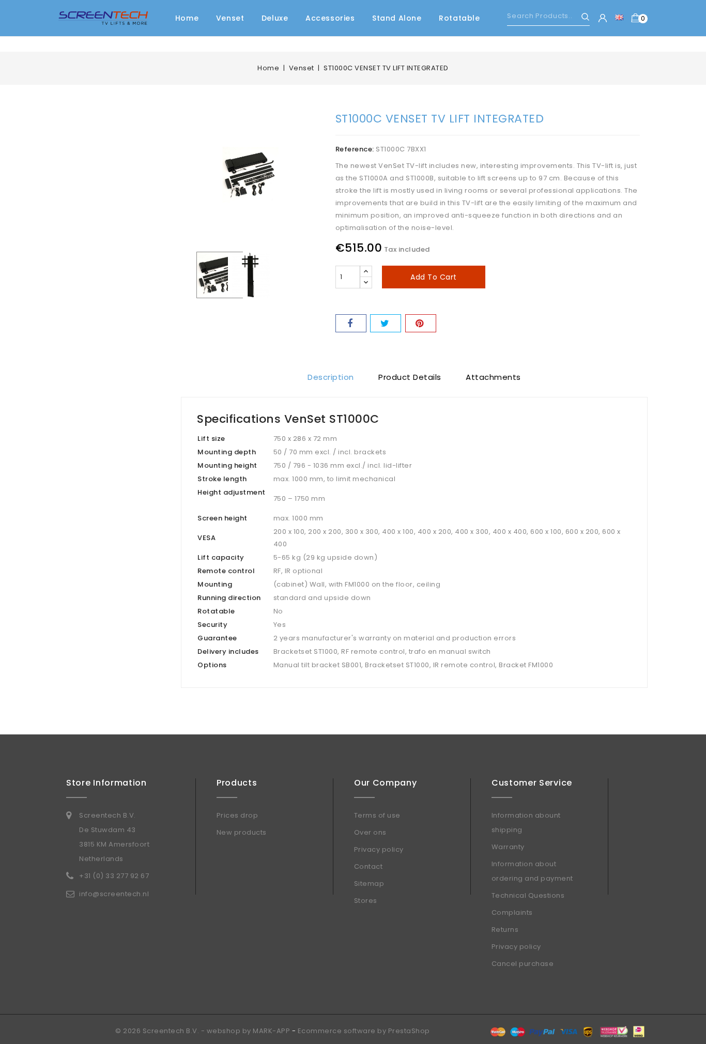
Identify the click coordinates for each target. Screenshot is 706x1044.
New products (242, 832)
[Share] (351, 323)
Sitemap (369, 883)
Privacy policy (379, 849)
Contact (368, 866)
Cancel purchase (523, 964)
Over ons (370, 832)
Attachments (493, 377)
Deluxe (275, 18)
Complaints (512, 912)
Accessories (330, 18)
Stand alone (397, 18)
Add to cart (433, 277)
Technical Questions (528, 895)
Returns (505, 929)
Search (581, 17)
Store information (106, 783)
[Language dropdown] (619, 17)
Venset (230, 18)
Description (331, 377)
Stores (365, 900)
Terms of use (377, 815)
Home (186, 18)
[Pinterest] (421, 323)
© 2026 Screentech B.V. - (161, 1031)
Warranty (508, 847)
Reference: (354, 149)
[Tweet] (386, 323)
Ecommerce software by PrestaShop (364, 1031)
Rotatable (459, 18)
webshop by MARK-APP (248, 1031)
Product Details (409, 377)
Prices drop (237, 815)
